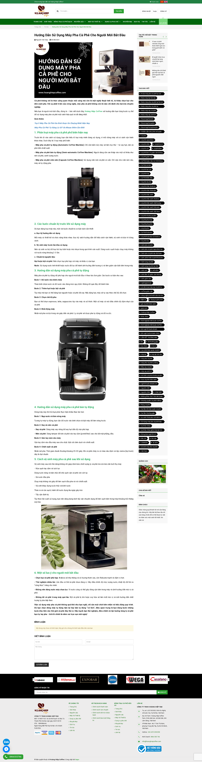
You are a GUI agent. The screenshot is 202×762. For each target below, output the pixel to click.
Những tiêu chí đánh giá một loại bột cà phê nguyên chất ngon (159, 74)
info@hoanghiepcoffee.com (151, 741)
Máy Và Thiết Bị (94, 22)
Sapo (77, 759)
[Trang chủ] (44, 11)
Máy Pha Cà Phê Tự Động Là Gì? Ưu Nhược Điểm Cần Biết (59, 127)
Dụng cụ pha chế (112, 22)
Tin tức (145, 22)
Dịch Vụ (137, 22)
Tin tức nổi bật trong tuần (148, 35)
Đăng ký (163, 11)
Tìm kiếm (119, 11)
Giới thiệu (48, 22)
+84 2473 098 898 (154, 732)
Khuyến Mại (127, 22)
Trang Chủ (38, 22)
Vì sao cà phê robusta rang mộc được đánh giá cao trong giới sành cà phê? (158, 46)
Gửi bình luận (41, 665)
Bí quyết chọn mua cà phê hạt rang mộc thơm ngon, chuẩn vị (158, 60)
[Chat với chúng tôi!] (6, 749)
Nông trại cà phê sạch (63, 22)
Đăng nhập (146, 11)
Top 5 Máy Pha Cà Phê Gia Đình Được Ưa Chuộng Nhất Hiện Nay (62, 123)
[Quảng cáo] (152, 474)
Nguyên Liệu (79, 22)
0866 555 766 (155, 737)
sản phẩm (163, 23)
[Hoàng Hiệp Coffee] (49, 708)
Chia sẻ (142, 495)
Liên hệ (152, 22)
